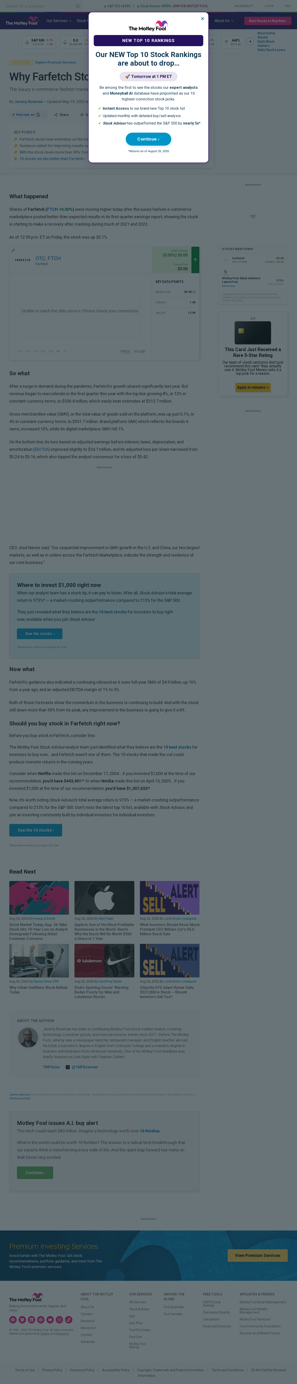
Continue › (148, 139)
